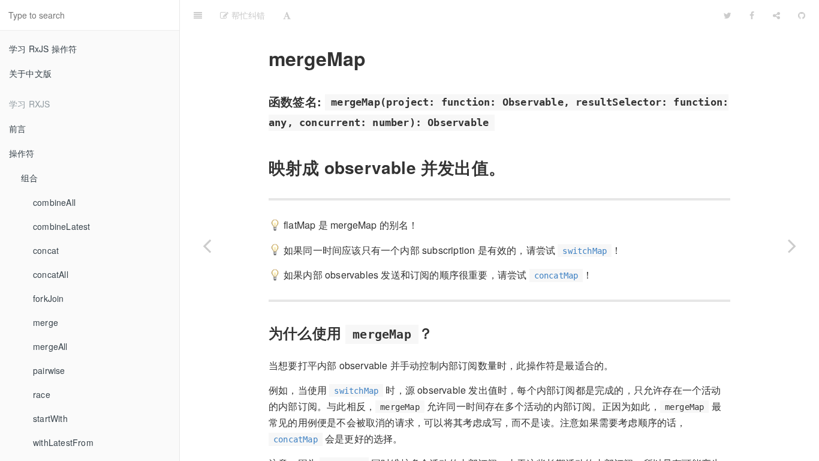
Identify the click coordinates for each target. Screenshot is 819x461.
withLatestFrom (63, 442)
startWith (50, 418)
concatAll (50, 274)
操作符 (22, 153)
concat (46, 250)
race (41, 394)
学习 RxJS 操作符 (43, 49)
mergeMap (449, 14)
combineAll (54, 202)
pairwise (49, 370)
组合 (29, 178)
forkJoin (48, 298)
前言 (17, 128)
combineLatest (62, 226)
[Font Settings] (287, 15)
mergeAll (50, 346)
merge (45, 322)
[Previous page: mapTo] (207, 245)
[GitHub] (801, 15)
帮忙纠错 (246, 15)
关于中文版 (30, 73)
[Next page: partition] (792, 245)
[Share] (776, 15)
